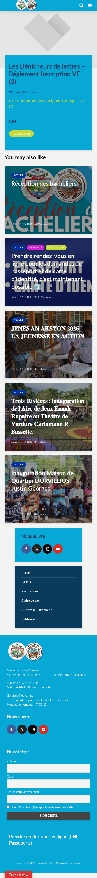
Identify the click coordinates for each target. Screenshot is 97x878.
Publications (56, 247)
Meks (52, 863)
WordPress (75, 863)
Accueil (18, 175)
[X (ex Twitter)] (37, 549)
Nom (10, 776)
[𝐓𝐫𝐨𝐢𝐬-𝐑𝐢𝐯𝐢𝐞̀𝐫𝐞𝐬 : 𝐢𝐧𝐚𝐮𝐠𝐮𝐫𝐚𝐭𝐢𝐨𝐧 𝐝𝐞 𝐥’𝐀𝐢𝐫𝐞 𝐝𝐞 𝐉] (48, 417)
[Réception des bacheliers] (48, 200)
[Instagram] (47, 549)
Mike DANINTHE (21, 224)
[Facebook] (26, 549)
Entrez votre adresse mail (23, 792)
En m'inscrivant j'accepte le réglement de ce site (42, 807)
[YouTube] (58, 549)
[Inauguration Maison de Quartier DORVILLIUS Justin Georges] (48, 489)
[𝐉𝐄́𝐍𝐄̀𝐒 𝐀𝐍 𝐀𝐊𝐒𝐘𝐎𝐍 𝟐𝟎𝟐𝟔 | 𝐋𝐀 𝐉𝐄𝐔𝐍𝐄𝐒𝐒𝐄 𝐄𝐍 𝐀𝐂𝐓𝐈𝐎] (48, 344)
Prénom (12, 761)
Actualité (36, 247)
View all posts (21, 134)
